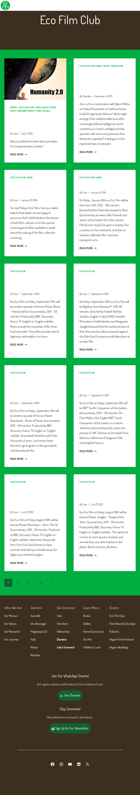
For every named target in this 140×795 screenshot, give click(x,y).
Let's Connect (66, 647)
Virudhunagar (38, 623)
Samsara (88, 184)
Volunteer (62, 623)
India (38, 107)
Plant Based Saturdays (122, 623)
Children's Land (92, 647)
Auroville (35, 616)
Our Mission (11, 616)
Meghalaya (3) (39, 631)
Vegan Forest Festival (121, 639)
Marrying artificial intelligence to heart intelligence (100, 80)
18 (41, 582)
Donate (62, 639)
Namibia (35, 655)
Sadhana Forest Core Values (33, 110)
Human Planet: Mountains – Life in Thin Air (34, 496)
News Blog (117, 66)
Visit (59, 616)
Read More (18, 154)
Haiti (33, 639)
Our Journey (11, 639)
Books (13, 107)
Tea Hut (87, 639)
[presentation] (35, 79)
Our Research (12, 631)
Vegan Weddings (119, 647)
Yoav (15, 200)
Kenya (34, 647)
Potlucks (114, 631)
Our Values (10, 623)
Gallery (87, 623)
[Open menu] (136, 5)
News (46, 107)
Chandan (87, 96)
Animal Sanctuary (93, 631)
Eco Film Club (26, 107)
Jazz (15, 133)
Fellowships (63, 631)
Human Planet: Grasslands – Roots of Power (32, 387)
